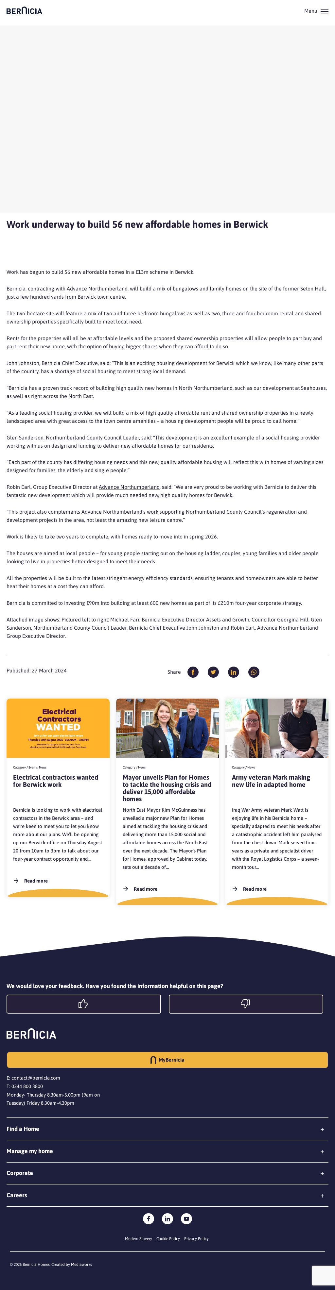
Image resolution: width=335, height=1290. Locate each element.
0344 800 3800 (27, 1086)
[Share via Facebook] (193, 672)
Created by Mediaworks (71, 1264)
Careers (17, 1195)
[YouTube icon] (186, 1218)
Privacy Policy (196, 1238)
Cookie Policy (168, 1238)
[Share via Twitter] (213, 672)
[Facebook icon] (148, 1218)
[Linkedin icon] (167, 1218)
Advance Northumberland (129, 487)
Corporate (20, 1172)
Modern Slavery (138, 1238)
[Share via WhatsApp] (253, 672)
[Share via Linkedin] (233, 672)
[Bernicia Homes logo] (24, 10)
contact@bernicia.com (35, 1078)
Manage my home (30, 1151)
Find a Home (23, 1128)
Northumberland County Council (84, 437)
